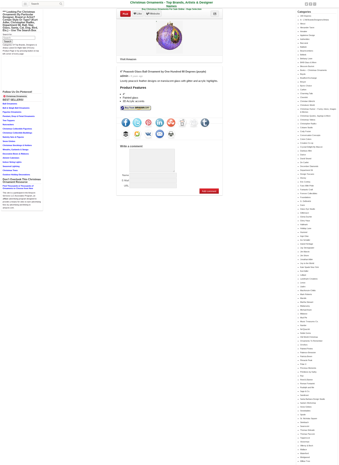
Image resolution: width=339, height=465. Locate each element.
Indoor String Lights (12, 162)
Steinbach (304, 422)
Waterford (304, 453)
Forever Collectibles (308, 193)
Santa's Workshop (308, 403)
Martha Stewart (306, 302)
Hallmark (304, 224)
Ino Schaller (305, 240)
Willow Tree (305, 461)
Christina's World (307, 105)
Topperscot (305, 438)
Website (154, 13)
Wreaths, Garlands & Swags (15, 149)
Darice (303, 155)
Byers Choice (306, 86)
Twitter (306, 4)
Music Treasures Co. (309, 321)
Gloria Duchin (306, 217)
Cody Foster (305, 131)
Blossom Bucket (307, 66)
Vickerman (304, 442)
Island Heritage (306, 244)
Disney (303, 178)
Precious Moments (308, 368)
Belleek (303, 55)
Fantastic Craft (306, 190)
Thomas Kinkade (307, 430)
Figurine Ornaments (12, 112)
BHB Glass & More (308, 62)
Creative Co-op (306, 143)
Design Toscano (307, 174)
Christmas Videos (307, 120)
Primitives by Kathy (308, 372)
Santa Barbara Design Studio (312, 399)
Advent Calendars (11, 158)
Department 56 (306, 170)
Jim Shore (304, 255)
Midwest (303, 314)
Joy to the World (307, 263)
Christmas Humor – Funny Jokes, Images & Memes (318, 110)
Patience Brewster (308, 352)
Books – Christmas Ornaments (313, 70)
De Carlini (304, 162)
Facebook (310, 4)
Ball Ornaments (10, 104)
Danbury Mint (306, 151)
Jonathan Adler (306, 259)
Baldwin (303, 47)
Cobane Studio (306, 127)
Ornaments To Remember (311, 341)
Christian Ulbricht (307, 101)
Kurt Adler (304, 271)
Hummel (303, 232)
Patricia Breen (306, 356)
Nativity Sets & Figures (13, 137)
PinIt (125, 14)
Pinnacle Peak (306, 360)
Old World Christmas (309, 337)
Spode (303, 415)
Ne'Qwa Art (305, 329)
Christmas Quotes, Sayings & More (315, 116)
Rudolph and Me (307, 387)
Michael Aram (306, 310)
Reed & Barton (306, 380)
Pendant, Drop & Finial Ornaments (19, 116)
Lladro (302, 286)
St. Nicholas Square (308, 418)
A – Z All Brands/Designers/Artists (314, 20)
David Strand (305, 158)
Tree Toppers (9, 120)
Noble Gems (305, 333)
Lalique (303, 275)
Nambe (303, 325)
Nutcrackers (8, 124)
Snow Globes (9, 141)
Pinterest (314, 4)
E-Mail (125, 180)
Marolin (303, 298)
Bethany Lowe (306, 58)
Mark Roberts (306, 294)
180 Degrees (305, 16)
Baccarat (304, 43)
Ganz (302, 205)
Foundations (305, 197)
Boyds (303, 74)
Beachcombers (306, 51)
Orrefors (304, 345)
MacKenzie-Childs (308, 290)
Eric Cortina (305, 182)
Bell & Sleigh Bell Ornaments (16, 108)
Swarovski (304, 426)
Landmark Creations (309, 279)
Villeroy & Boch (306, 446)
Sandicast (304, 395)
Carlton (303, 90)
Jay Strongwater (307, 248)
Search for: (7, 34)
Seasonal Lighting (11, 166)
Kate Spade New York (309, 267)
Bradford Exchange (308, 78)
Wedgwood (305, 457)
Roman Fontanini (307, 383)
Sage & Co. (305, 391)
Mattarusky (305, 306)
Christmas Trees (10, 170)
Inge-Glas (304, 236)
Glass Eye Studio (307, 209)
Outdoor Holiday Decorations (16, 175)
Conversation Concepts (310, 135)
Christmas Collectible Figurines (17, 129)
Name (125, 175)
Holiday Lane (305, 228)
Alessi (302, 24)
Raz (302, 376)
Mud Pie (303, 318)
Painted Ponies (306, 349)
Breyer (303, 82)
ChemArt (304, 97)
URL (126, 185)
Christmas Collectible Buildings (17, 133)
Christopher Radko (308, 124)
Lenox (302, 283)
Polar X (303, 364)
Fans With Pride (307, 186)
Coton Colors (305, 139)
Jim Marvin (305, 252)
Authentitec (305, 39)
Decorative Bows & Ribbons (16, 154)
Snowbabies (305, 411)
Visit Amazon (128, 59)
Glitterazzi (304, 213)
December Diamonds (309, 166)
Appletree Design (307, 35)
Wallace (303, 449)
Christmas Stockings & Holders (17, 145)
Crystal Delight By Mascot (311, 147)
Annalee (303, 31)
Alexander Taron (307, 27)
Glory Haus (305, 221)
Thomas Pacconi (307, 434)
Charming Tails (306, 93)
